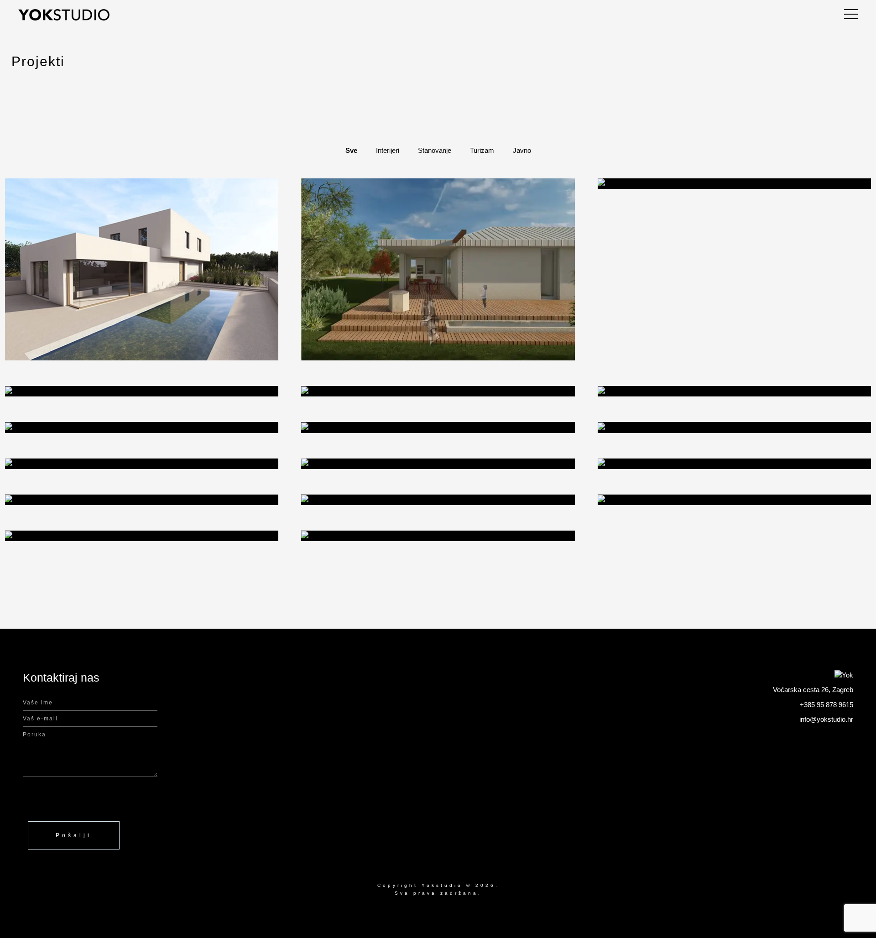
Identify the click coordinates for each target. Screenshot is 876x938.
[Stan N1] (734, 464)
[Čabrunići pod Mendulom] (734, 183)
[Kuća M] (438, 500)
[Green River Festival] (141, 500)
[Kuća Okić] (438, 427)
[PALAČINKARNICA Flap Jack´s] (438, 536)
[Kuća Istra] (141, 464)
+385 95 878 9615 (826, 705)
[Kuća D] (141, 536)
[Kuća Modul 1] (734, 391)
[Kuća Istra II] (734, 427)
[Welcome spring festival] (734, 500)
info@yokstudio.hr (826, 719)
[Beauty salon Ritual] (438, 464)
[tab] (351, 150)
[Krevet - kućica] (141, 427)
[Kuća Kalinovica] (141, 391)
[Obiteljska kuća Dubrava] (438, 391)
